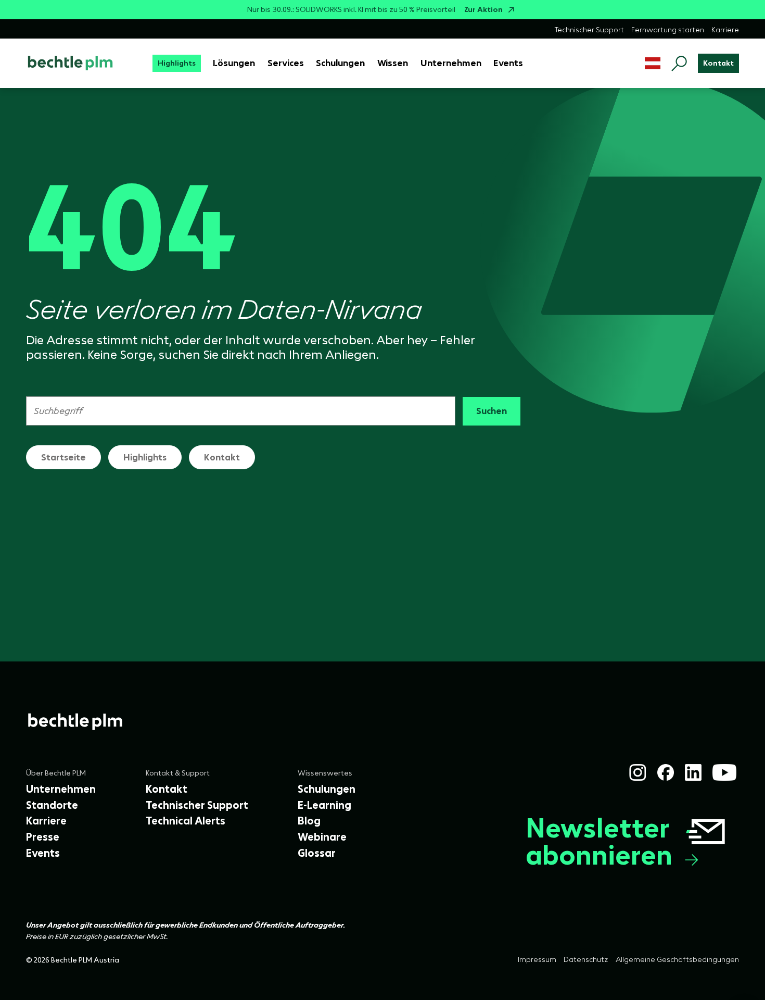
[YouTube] (724, 772)
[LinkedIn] (693, 772)
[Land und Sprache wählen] (653, 63)
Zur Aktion (483, 9)
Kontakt (222, 457)
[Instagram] (637, 772)
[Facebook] (666, 772)
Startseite (63, 457)
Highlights (145, 457)
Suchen (491, 411)
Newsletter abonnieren (599, 842)
